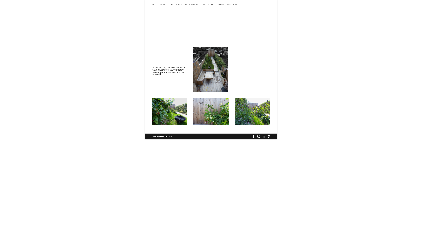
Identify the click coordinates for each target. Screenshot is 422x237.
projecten (161, 4)
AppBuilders (163, 136)
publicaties (220, 4)
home (153, 4)
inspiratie (211, 4)
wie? (204, 4)
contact (235, 4)
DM (171, 136)
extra (229, 4)
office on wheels (175, 4)
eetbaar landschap (191, 4)
